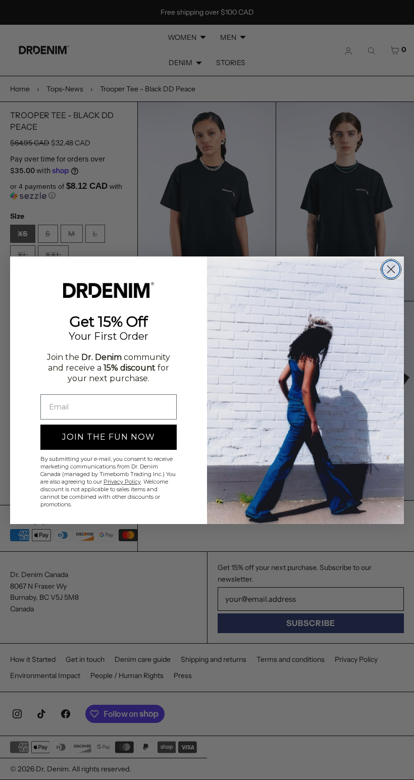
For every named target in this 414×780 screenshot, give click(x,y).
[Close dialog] (391, 269)
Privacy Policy (122, 481)
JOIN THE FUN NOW (108, 437)
